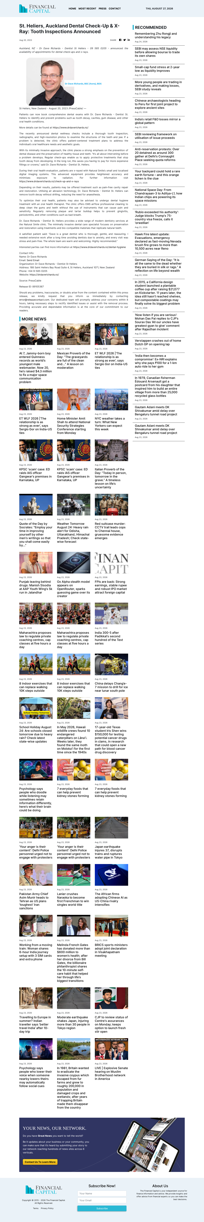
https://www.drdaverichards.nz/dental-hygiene (99, 247)
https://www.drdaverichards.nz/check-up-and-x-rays (49, 181)
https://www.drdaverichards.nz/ (70, 127)
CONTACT (115, 8)
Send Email (33, 260)
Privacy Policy (47, 1208)
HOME (72, 8)
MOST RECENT (87, 8)
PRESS (102, 8)
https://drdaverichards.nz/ (44, 274)
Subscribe (102, 1208)
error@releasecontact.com (34, 299)
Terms (36, 1208)
